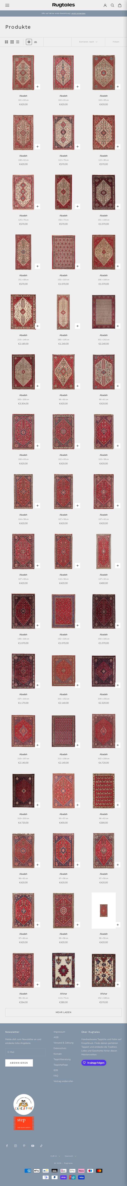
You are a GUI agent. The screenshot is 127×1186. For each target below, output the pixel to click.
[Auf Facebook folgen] (7, 1145)
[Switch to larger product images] (6, 41)
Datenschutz (60, 1048)
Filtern (116, 42)
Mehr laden (63, 1012)
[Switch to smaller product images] (12, 41)
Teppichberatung (62, 1059)
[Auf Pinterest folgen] (24, 1145)
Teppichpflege (61, 1064)
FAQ (56, 1075)
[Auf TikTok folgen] (41, 1145)
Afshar (63, 993)
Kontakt (58, 1053)
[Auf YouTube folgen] (32, 1145)
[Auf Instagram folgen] (15, 1145)
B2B (56, 1070)
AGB (56, 1037)
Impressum (59, 1031)
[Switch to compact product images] (17, 41)
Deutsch (69, 1156)
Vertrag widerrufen (63, 1081)
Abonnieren (19, 1063)
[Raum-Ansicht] (36, 42)
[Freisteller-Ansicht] (29, 42)
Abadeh (23, 95)
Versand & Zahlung (63, 1042)
